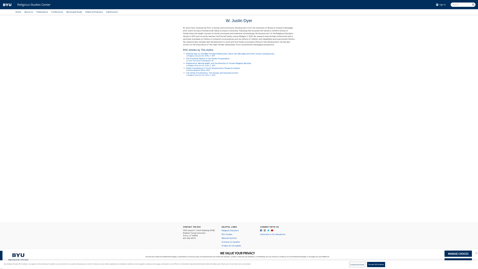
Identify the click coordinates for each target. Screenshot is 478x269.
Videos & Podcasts (94, 12)
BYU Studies (227, 234)
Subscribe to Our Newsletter (273, 234)
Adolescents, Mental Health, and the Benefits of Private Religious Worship (218, 63)
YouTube (272, 231)
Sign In (442, 4)
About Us (28, 12)
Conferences (57, 12)
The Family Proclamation (197, 73)
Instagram (265, 231)
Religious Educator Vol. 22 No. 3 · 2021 (201, 65)
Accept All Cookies (376, 264)
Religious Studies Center (34, 4)
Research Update (232, 68)
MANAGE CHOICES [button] (458, 253)
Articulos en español (231, 242)
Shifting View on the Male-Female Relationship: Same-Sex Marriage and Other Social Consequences (230, 54)
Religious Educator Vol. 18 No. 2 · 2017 (201, 56)
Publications (42, 12)
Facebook (261, 231)
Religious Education (230, 230)
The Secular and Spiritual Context (223, 73)
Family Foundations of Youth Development (205, 68)
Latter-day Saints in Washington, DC (201, 61)
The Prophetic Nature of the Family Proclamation (207, 58)
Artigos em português (231, 245)
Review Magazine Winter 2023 (199, 70)
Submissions (112, 12)
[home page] (7, 4)
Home (18, 12)
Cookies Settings (357, 264)
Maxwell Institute (229, 238)
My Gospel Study (74, 12)
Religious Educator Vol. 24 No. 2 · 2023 (201, 75)
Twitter (268, 231)
